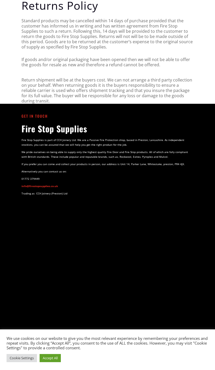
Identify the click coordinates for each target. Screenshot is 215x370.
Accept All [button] (50, 358)
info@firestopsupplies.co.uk (40, 186)
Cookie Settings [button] (22, 358)
